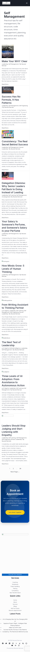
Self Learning (12, 195)
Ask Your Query (15, 608)
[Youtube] (12, 645)
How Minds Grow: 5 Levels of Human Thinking (13, 268)
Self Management (13, 64)
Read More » (5, 84)
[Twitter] (6, 643)
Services (15, 604)
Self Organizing (23, 105)
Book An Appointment (15, 610)
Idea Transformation (15, 592)
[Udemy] (15, 645)
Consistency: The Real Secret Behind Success (15, 631)
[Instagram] (13, 643)
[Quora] (23, 643)
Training (15, 588)
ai (2, 310)
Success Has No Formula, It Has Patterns (11, 99)
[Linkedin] (9, 643)
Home (15, 600)
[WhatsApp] (19, 645)
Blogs (15, 606)
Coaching (15, 582)
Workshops (15, 584)
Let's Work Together (15, 512)
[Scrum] (26, 643)
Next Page (15, 472)
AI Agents (6, 310)
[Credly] (16, 643)
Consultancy (15, 590)
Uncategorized (6, 197)
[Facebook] (3, 643)
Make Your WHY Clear (14, 61)
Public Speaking (15, 586)
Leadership (5, 64)
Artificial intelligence (15, 348)
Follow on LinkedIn (15, 574)
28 (20, 468)
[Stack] (19, 643)
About (15, 602)
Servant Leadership (16, 439)
